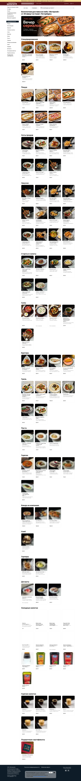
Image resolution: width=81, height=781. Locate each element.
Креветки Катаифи (40, 172)
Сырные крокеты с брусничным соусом (39, 243)
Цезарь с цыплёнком (40, 291)
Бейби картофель (25, 571)
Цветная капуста (66, 241)
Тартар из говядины (40, 269)
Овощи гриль (66, 394)
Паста (8, 38)
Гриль (8, 36)
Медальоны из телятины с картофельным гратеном (41, 471)
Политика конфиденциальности (32, 767)
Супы (8, 32)
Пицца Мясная (25, 102)
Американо (52, 709)
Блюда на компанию (11, 42)
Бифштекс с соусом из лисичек (54, 55)
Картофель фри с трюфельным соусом (67, 199)
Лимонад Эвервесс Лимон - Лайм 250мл (67, 645)
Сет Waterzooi (39, 520)
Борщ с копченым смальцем (25, 342)
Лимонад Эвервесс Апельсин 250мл (40, 645)
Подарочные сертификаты (10, 55)
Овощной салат (53, 269)
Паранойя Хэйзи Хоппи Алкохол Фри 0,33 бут (66, 624)
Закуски (9, 27)
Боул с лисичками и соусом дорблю (39, 55)
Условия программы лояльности (11, 13)
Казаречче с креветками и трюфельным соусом (41, 444)
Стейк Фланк (24, 417)
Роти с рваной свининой (52, 369)
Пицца (8, 23)
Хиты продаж (10, 25)
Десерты (9, 48)
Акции (8, 11)
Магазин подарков (11, 17)
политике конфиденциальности (39, 776)
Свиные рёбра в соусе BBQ (25, 151)
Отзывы (9, 9)
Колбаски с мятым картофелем (26, 471)
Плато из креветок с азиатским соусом (26, 521)
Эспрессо (24, 709)
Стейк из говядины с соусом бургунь (53, 395)
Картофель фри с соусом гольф (66, 151)
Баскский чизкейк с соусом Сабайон (39, 597)
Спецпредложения (11, 21)
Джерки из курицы (39, 198)
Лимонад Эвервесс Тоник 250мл (26, 666)
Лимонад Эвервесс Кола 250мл (54, 645)
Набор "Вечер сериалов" (52, 103)
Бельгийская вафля (53, 597)
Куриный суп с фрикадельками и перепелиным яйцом (66, 320)
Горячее (9, 40)
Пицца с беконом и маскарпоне (53, 125)
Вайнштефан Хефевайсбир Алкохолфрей (52, 624)
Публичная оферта (45, 767)
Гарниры (9, 46)
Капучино (24, 729)
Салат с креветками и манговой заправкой (26, 270)
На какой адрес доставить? (48, 8)
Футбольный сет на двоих (65, 55)
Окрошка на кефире (40, 318)
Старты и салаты (11, 30)
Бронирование (10, 16)
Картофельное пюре (40, 571)
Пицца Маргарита (67, 102)
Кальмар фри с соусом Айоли (39, 221)
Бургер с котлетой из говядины (26, 369)
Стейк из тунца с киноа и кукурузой (40, 395)
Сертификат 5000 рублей (27, 754)
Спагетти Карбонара (54, 443)
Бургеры (9, 34)
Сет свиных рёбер (53, 520)
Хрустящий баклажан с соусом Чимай (54, 242)
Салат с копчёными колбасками (26, 292)
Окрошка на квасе (53, 318)
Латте (64, 709)
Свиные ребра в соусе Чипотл (66, 471)
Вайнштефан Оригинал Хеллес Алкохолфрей (39, 624)
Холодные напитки (11, 50)
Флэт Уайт (38, 729)
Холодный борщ (25, 318)
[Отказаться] (54, 772)
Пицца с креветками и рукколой (40, 103)
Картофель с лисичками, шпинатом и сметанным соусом (27, 55)
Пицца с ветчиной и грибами (39, 125)
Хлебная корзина (25, 546)
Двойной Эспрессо (40, 709)
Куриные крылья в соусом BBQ (66, 221)
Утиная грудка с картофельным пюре (25, 494)
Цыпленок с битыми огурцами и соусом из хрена (26, 395)
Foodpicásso (11, 776)
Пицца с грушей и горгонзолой (25, 125)
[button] (23, 26)
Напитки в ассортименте (25, 624)
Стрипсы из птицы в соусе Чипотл (26, 173)
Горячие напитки (11, 52)
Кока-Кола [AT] (25, 644)
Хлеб (8, 44)
